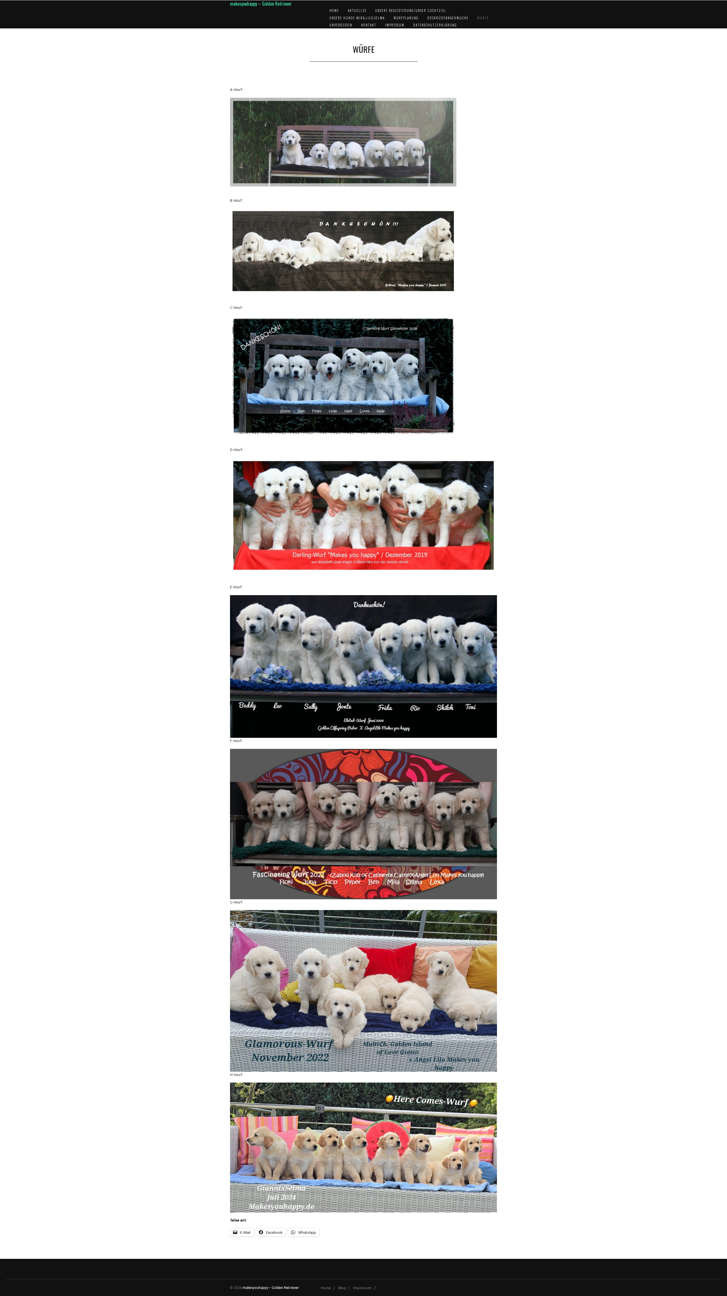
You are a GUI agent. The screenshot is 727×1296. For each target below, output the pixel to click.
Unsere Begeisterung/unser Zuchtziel (410, 10)
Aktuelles (357, 10)
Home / (329, 1288)
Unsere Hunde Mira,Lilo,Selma (357, 18)
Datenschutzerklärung (435, 25)
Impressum (394, 25)
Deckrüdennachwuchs (447, 18)
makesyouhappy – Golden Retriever (261, 3)
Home (334, 10)
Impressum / (365, 1288)
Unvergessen (340, 25)
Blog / (345, 1288)
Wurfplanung (406, 18)
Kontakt (368, 25)
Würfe (483, 18)
